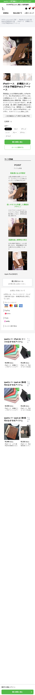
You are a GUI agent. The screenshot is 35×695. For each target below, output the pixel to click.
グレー (15, 132)
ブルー (16, 129)
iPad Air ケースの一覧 (25, 19)
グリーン (8, 129)
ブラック (23, 129)
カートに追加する (18, 147)
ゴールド (8, 136)
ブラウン (22, 132)
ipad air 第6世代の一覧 (8, 21)
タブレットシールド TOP (8, 19)
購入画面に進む (17, 142)
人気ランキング (29, 13)
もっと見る (28, 340)
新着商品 (5, 13)
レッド (8, 132)
